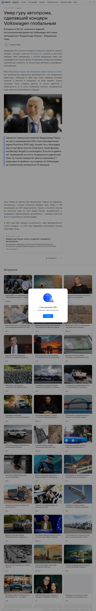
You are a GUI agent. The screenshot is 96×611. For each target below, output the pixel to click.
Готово (48, 316)
